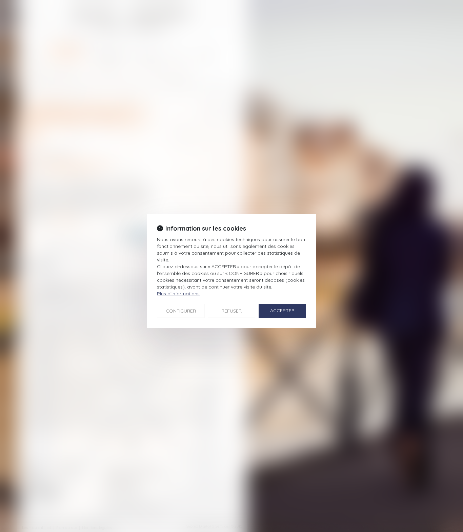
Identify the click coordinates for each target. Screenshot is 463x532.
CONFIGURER (181, 311)
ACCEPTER (282, 310)
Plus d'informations (178, 294)
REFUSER (231, 311)
